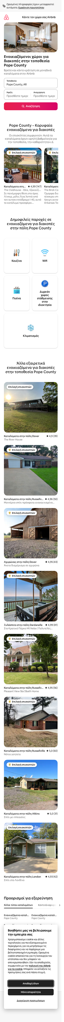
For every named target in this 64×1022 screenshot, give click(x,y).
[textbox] (17, 96)
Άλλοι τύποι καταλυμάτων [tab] (18, 905)
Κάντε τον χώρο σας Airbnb (39, 17)
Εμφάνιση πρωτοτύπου (31, 7)
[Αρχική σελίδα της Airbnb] (6, 17)
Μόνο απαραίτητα (31, 992)
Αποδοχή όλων (31, 983)
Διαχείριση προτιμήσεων (31, 1000)
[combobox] (31, 85)
